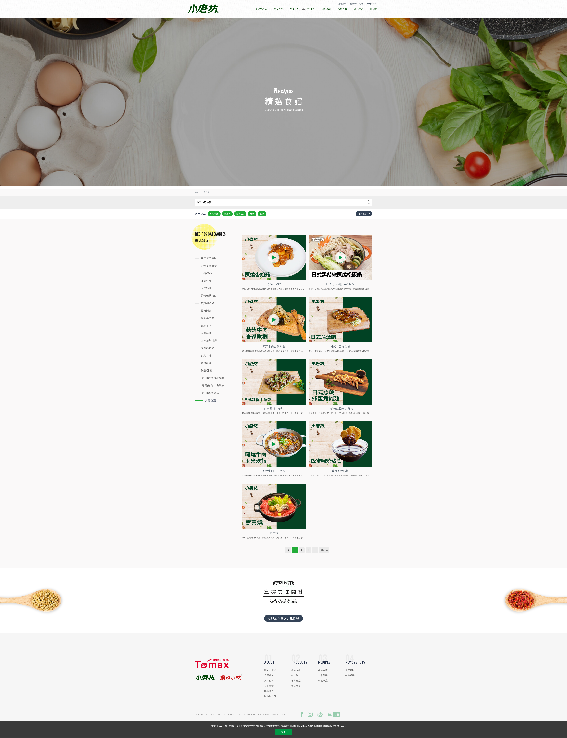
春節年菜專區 (209, 258)
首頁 (197, 192)
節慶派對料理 (209, 340)
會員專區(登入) (356, 4)
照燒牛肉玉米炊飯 (274, 470)
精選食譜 (205, 192)
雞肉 (252, 213)
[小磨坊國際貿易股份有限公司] (212, 667)
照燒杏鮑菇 (274, 284)
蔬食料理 (206, 363)
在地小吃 (206, 325)
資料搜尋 (342, 4)
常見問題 (296, 685)
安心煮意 (269, 685)
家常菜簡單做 (209, 265)
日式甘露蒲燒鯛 (340, 346)
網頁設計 (276, 714)
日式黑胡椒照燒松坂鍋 (340, 284)
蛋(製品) (240, 213)
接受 (283, 732)
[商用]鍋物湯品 (210, 393)
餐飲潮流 (323, 680)
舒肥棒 (227, 213)
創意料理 (206, 355)
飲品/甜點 (206, 370)
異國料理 (206, 333)
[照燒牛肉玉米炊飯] (274, 444)
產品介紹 (296, 670)
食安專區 (350, 670)
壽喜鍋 (274, 533)
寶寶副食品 (207, 303)
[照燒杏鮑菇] (274, 257)
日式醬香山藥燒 (274, 408)
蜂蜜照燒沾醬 (340, 470)
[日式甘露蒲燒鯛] (340, 319)
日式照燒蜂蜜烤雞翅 (340, 408)
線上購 (294, 675)
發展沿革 (269, 675)
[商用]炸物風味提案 (212, 378)
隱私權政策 (270, 696)
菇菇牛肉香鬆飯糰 (274, 346)
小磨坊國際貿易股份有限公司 (204, 8)
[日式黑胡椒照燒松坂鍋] (340, 257)
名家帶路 (323, 675)
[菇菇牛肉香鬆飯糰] (274, 319)
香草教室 (296, 680)
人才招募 (269, 680)
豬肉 (262, 213)
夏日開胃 (206, 310)
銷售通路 (350, 675)
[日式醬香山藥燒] (274, 382)
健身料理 (206, 280)
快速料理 (206, 288)
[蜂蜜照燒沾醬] (340, 444)
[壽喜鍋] (274, 506)
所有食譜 (214, 213)
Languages (372, 4)
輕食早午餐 (207, 318)
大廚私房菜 (207, 348)
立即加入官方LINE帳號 (283, 618)
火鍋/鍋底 (206, 273)
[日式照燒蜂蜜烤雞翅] (340, 382)
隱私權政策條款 (327, 726)
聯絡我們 (269, 691)
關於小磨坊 (270, 670)
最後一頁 (324, 550)
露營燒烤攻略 (209, 295)
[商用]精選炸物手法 (212, 385)
